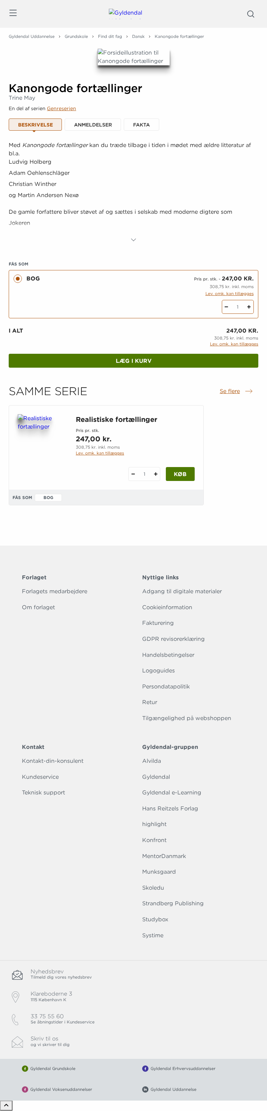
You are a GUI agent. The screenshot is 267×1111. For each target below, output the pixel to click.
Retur (149, 702)
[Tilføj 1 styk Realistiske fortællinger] (155, 474)
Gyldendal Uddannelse (32, 36)
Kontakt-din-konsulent (52, 761)
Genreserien (61, 108)
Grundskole (76, 36)
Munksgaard (159, 871)
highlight (154, 824)
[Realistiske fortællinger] (41, 447)
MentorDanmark (164, 856)
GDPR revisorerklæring (173, 639)
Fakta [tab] (141, 125)
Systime (152, 935)
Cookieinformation (167, 607)
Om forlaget (38, 607)
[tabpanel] (133, 192)
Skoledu (153, 887)
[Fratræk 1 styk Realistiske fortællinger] (133, 474)
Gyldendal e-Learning (171, 792)
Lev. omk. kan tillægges (229, 293)
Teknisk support (43, 792)
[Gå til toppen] (6, 1106)
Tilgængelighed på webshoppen (186, 718)
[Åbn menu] (13, 14)
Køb (180, 474)
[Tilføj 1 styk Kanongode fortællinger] (249, 306)
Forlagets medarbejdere (54, 591)
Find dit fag (110, 36)
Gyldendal (156, 777)
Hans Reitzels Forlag (170, 808)
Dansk (138, 36)
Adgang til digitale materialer (182, 591)
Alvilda (151, 761)
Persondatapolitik (166, 686)
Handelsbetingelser (168, 655)
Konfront (154, 840)
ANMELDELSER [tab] (93, 125)
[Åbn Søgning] (250, 14)
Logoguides (158, 670)
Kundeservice (40, 777)
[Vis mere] (133, 240)
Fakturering (158, 623)
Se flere (237, 391)
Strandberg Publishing (173, 903)
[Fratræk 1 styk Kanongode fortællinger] (226, 306)
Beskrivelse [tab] (35, 125)
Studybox (155, 919)
